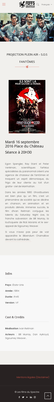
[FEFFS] (27, 4)
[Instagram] (34, 397)
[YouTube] (27, 397)
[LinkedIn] (30, 397)
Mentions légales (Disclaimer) (33, 377)
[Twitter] (23, 397)
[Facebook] (19, 397)
